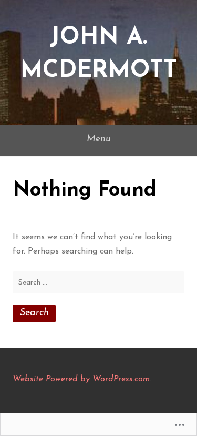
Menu (99, 139)
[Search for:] (98, 282)
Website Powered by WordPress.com (81, 379)
